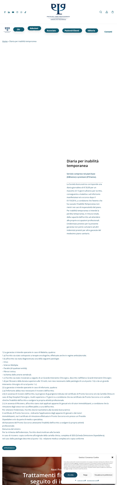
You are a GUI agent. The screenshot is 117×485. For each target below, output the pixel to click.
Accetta (70, 475)
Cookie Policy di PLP (81, 480)
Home (5, 41)
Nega (85, 475)
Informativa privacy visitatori (93, 480)
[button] (112, 457)
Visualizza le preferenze (103, 475)
